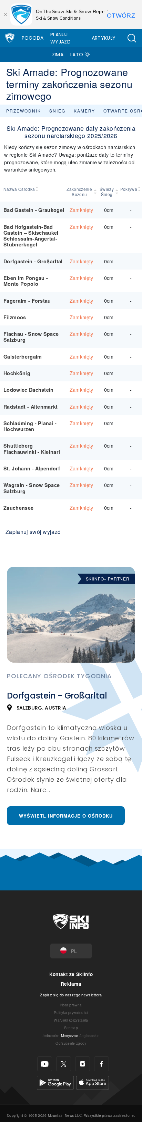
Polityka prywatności (71, 1012)
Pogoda (33, 38)
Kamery (84, 111)
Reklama (71, 983)
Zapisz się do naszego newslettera (71, 994)
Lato (76, 54)
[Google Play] (55, 1081)
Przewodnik (23, 111)
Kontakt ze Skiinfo (71, 974)
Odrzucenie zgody (70, 1043)
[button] (131, 38)
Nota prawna (71, 1004)
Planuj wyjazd (60, 38)
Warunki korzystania (71, 1020)
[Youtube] (44, 1063)
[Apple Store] (92, 1081)
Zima (57, 54)
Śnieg (57, 111)
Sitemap (71, 1027)
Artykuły (104, 38)
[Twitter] (63, 1063)
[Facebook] (101, 1063)
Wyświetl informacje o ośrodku (66, 815)
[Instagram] (82, 1063)
